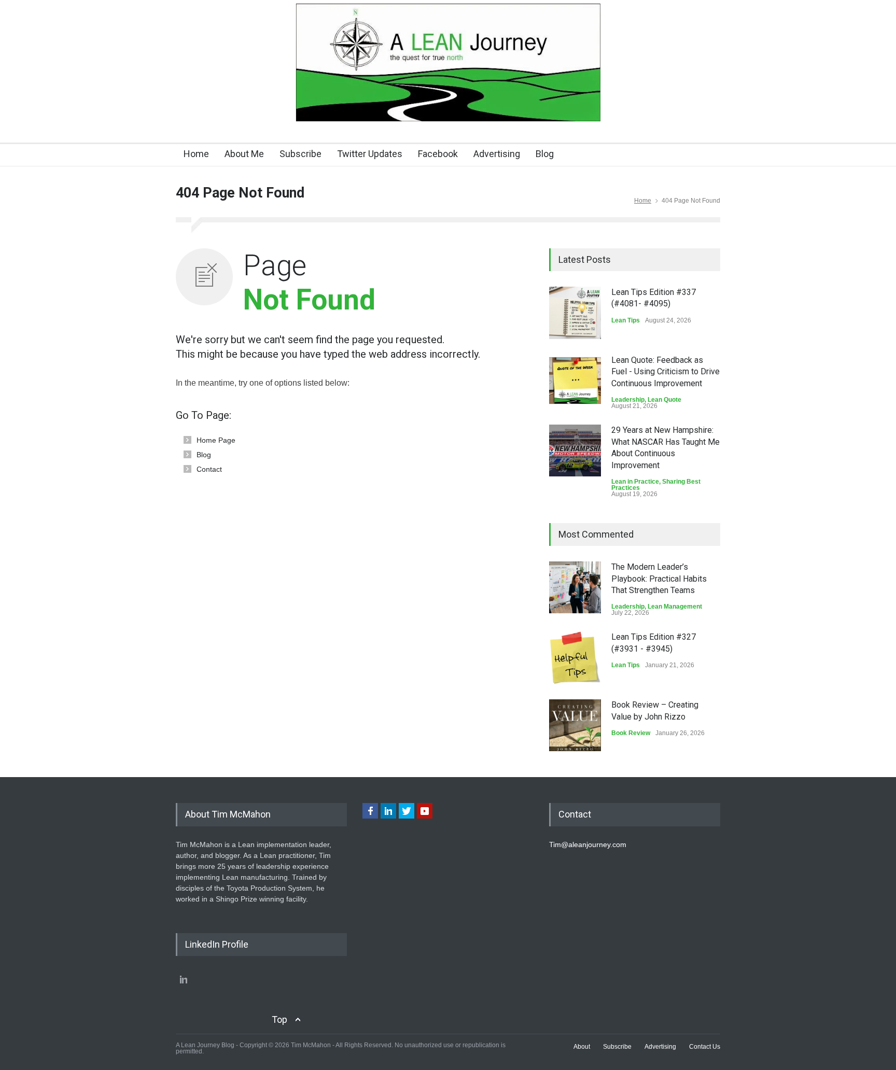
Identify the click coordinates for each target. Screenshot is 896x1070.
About (581, 1046)
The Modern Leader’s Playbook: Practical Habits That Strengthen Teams (659, 578)
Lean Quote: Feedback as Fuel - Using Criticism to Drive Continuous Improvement (665, 371)
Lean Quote (664, 399)
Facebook (438, 153)
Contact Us (704, 1046)
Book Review (630, 733)
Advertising (496, 153)
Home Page (216, 440)
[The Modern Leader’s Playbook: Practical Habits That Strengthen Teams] (575, 587)
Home (196, 153)
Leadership (628, 399)
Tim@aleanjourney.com (587, 844)
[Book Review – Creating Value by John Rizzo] (575, 725)
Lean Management (675, 606)
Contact (209, 469)
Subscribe (300, 153)
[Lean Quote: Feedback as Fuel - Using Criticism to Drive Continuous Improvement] (575, 380)
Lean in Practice (635, 481)
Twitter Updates (369, 153)
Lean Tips (625, 320)
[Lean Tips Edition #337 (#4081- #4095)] (575, 313)
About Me (244, 153)
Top (279, 1019)
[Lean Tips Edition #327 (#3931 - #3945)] (575, 657)
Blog (545, 153)
